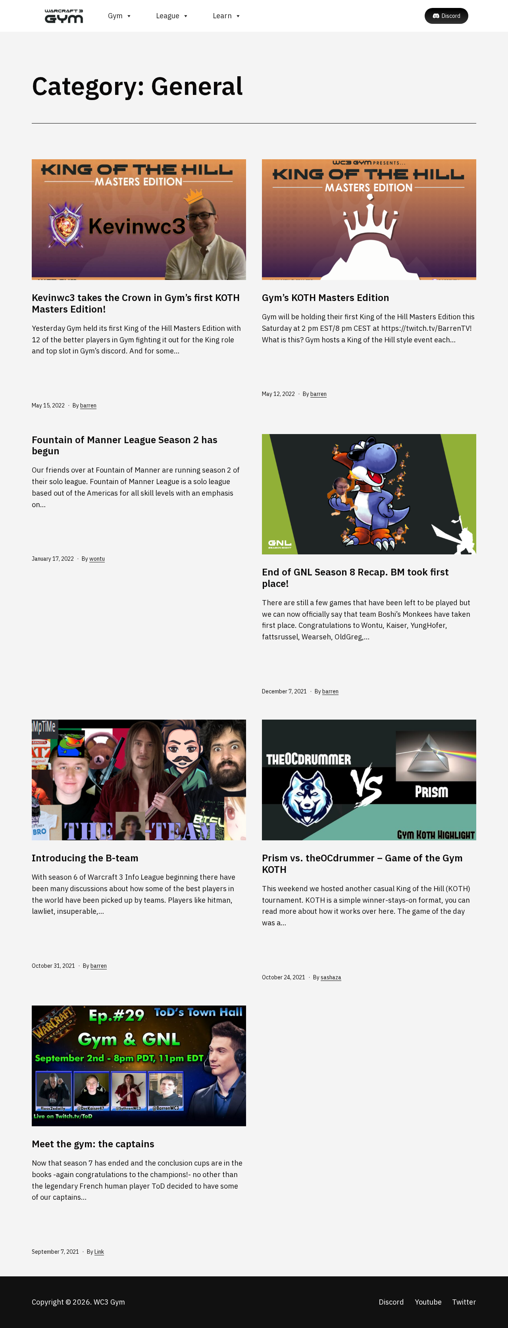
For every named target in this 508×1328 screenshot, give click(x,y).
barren (88, 405)
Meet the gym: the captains (93, 1143)
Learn (222, 15)
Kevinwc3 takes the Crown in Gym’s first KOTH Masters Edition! (136, 303)
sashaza (331, 977)
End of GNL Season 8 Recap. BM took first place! (355, 578)
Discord (451, 15)
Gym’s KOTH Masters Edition (325, 297)
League (167, 15)
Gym (115, 15)
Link (99, 1251)
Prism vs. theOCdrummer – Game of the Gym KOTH (362, 863)
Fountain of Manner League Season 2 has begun (124, 445)
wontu (97, 558)
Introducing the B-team (85, 857)
